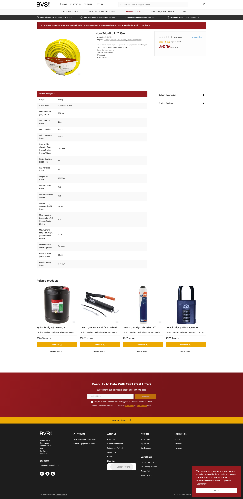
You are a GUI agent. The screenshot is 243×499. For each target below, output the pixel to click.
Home (64, 4)
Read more (55, 345)
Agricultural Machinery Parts (102, 12)
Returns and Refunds (115, 448)
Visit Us (100, 4)
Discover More (55, 352)
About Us (76, 4)
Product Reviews (166, 103)
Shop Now (111, 461)
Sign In (161, 42)
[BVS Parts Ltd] (43, 4)
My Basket (145, 444)
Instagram (178, 448)
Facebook (178, 444)
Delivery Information (167, 95)
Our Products (146, 448)
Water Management (134, 40)
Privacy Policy (129, 406)
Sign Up (167, 42)
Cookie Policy (146, 471)
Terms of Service (142, 406)
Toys (185, 12)
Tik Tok (177, 440)
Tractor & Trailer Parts (69, 12)
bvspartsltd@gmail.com (49, 465)
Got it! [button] (216, 490)
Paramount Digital (61, 495)
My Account (145, 440)
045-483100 (44, 461)
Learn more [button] (202, 484)
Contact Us (88, 4)
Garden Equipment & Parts (162, 12)
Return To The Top (119, 420)
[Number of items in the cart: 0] (204, 4)
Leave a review (197, 37)
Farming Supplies (133, 12)
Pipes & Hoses (121, 40)
